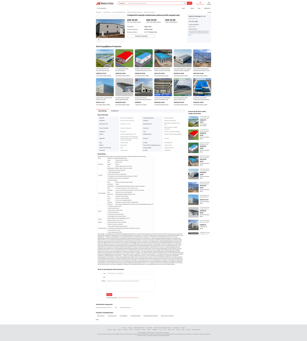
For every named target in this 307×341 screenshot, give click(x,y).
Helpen (192, 8)
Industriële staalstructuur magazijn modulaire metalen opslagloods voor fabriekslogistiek (205, 170)
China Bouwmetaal (135, 316)
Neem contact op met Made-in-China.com (163, 327)
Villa (116, 307)
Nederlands (154, 329)
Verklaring (130, 327)
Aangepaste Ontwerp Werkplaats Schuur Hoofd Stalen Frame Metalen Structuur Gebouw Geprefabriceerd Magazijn (205, 233)
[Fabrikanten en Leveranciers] (104, 3)
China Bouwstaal (112, 316)
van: (104, 273)
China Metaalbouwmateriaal (151, 316)
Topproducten (176, 327)
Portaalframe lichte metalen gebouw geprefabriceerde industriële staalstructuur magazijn (205, 208)
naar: (104, 277)
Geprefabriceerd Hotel (125, 307)
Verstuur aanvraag (141, 36)
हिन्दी (173, 329)
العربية (160, 329)
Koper (183, 8)
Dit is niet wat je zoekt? (112, 297)
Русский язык (138, 329)
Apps (199, 8)
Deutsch (149, 329)
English (114, 329)
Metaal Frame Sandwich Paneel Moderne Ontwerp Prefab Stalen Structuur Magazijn (205, 156)
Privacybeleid (149, 327)
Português (125, 329)
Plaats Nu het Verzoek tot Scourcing (128, 297)
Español (119, 329)
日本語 (169, 329)
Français (131, 329)
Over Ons (124, 327)
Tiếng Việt (188, 329)
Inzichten (183, 327)
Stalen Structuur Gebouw (167, 316)
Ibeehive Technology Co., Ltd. (197, 16)
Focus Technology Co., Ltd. (151, 332)
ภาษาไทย (178, 329)
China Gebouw (100, 316)
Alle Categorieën (102, 8)
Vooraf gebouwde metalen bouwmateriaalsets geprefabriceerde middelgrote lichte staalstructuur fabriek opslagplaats (205, 130)
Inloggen (209, 4)
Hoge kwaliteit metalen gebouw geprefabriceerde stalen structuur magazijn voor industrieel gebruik (205, 183)
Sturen (109, 294)
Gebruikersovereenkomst (139, 327)
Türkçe (183, 329)
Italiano (144, 329)
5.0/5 (196, 21)
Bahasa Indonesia (196, 329)
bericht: (103, 281)
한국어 (164, 329)
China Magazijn (123, 316)
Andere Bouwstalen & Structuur (104, 307)
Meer (190, 35)
